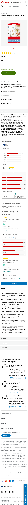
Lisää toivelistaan (7, 77)
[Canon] (5, 2)
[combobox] (14, 6)
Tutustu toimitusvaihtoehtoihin (15, 378)
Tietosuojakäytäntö (16, 472)
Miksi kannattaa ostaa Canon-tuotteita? (15, 407)
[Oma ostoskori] (23, 2)
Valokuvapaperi (5, 10)
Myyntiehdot (4, 472)
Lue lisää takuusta (13, 392)
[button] (13, 48)
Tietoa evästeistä (5, 476)
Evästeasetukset (17, 476)
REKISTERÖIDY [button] (5, 435)
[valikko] (27, 2)
